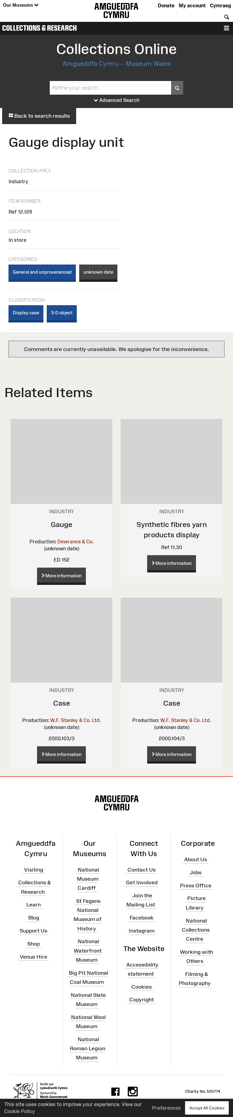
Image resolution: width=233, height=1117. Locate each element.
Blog (33, 918)
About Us (195, 859)
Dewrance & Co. (75, 541)
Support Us (33, 931)
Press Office (195, 885)
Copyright (141, 1000)
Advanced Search (119, 100)
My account (192, 5)
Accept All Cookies (207, 1107)
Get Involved (141, 882)
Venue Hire (33, 957)
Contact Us (141, 869)
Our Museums (18, 5)
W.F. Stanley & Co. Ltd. (75, 720)
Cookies (141, 987)
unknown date (98, 272)
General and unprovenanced (42, 272)
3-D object (62, 312)
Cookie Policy (19, 1111)
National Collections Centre (196, 929)
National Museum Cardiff (88, 878)
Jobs (195, 872)
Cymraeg (220, 5)
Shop (33, 944)
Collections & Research (39, 27)
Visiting (33, 869)
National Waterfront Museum (88, 950)
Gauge (61, 524)
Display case (26, 312)
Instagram (141, 931)
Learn (33, 905)
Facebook (142, 918)
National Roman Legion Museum (87, 1048)
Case (61, 703)
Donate (166, 5)
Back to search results (41, 116)
